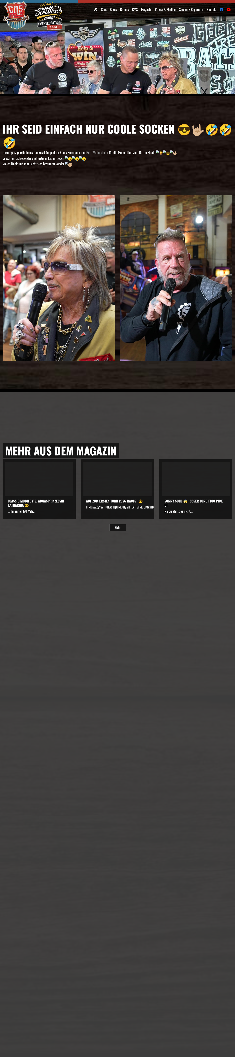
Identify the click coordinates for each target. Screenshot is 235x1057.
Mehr (117, 527)
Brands (124, 9)
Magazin (146, 9)
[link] (97, 152)
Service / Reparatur (191, 9)
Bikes (113, 9)
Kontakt (212, 9)
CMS (135, 9)
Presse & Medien (165, 9)
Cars (103, 9)
